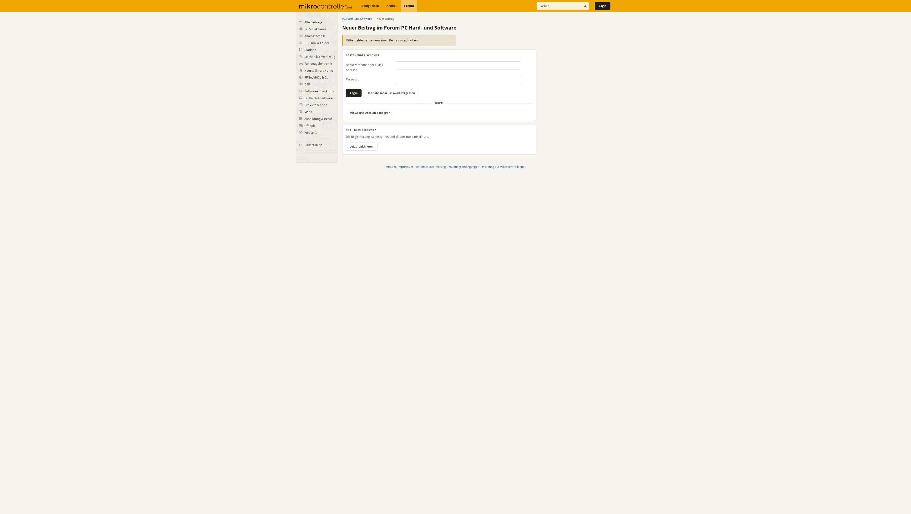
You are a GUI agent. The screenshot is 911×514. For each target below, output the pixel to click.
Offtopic (309, 126)
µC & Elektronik (315, 29)
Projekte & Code (315, 105)
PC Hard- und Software (357, 19)
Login (602, 6)
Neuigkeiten (370, 6)
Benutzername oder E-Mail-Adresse (365, 67)
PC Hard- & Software (318, 98)
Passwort (352, 79)
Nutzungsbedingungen (464, 166)
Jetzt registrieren (361, 146)
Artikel (392, 6)
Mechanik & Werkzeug (319, 56)
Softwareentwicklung (319, 91)
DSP (307, 84)
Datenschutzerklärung (431, 166)
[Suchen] (585, 6)
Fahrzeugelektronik (318, 63)
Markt (308, 112)
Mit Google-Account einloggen (370, 113)
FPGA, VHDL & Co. (316, 77)
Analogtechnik (314, 36)
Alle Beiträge (313, 22)
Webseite (310, 132)
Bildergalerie (313, 145)
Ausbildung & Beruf (318, 119)
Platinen (310, 50)
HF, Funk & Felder (316, 43)
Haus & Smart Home (318, 70)
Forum (409, 6)
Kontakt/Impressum (399, 166)
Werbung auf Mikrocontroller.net (504, 166)
